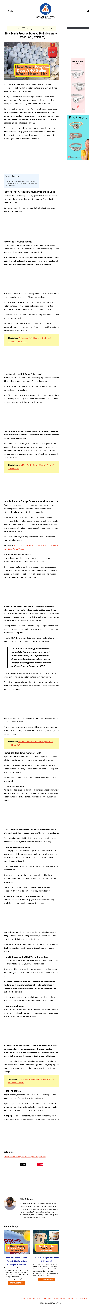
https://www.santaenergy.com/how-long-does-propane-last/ (25, 1157)
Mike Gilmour (26, 1199)
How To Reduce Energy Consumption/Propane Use (21, 183)
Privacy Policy (47, 1298)
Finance (70, 1298)
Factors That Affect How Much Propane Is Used (20, 181)
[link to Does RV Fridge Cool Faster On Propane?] (46, 1242)
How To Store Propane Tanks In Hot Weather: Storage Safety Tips (16, 1261)
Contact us (36, 1298)
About (29, 1298)
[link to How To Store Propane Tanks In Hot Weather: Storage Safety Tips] (17, 1242)
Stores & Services (81, 1298)
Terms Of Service (59, 1298)
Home (23, 1298)
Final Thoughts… (11, 185)
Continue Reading (16, 1283)
